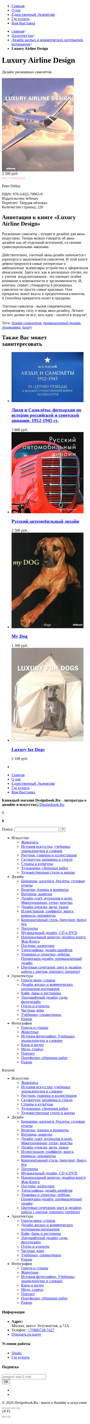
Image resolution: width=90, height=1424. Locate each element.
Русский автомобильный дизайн (45, 521)
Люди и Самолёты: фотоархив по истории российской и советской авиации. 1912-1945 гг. (46, 415)
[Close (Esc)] (4, 1408)
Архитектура (22, 36)
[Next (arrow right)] (9, 1417)
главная (18, 31)
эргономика (11, 327)
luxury (27, 327)
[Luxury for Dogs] (48, 740)
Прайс (17, 1353)
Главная (18, 6)
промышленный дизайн (61, 323)
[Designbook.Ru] (50, 805)
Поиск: (7, 829)
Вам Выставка (23, 23)
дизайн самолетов (26, 323)
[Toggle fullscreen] (13, 1408)
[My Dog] (48, 627)
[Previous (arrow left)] (4, 1417)
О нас (16, 10)
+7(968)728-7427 (40, 1330)
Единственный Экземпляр (33, 14)
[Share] (9, 1408)
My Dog (20, 636)
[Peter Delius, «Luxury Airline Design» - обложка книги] (45, 124)
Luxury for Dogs (28, 749)
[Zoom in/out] (18, 1408)
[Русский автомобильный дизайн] (48, 512)
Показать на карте (26, 1334)
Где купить (21, 19)
